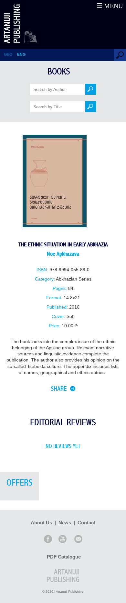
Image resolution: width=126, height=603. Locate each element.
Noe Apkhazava (63, 254)
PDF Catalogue (64, 556)
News (64, 522)
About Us (41, 522)
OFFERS (19, 483)
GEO (8, 54)
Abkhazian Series (73, 279)
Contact (86, 522)
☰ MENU (110, 5)
